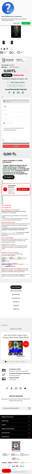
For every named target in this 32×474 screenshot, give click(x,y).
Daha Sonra (16, 23)
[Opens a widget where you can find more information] (6, 471)
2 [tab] (8, 362)
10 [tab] (25, 362)
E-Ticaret (11, 472)
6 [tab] (17, 362)
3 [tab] (10, 362)
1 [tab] (5, 362)
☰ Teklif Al (8, 177)
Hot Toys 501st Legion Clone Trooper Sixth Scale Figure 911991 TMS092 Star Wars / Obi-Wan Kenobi (15, 336)
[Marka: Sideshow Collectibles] (16, 60)
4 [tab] (12, 362)
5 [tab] (14, 362)
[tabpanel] (15, 346)
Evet (26, 23)
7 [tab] (19, 362)
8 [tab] (21, 362)
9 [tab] (23, 362)
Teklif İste (7, 75)
